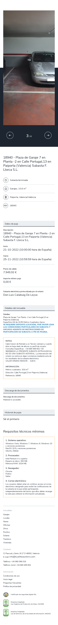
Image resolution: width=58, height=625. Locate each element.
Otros (5, 528)
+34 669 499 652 (23, 565)
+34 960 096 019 (18, 561)
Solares (6, 535)
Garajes (6, 514)
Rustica (6, 532)
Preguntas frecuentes (12, 582)
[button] (14, 136)
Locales (6, 518)
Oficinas (6, 525)
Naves (5, 521)
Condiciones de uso (11, 575)
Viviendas (7, 542)
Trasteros (7, 539)
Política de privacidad (12, 586)
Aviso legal (7, 579)
